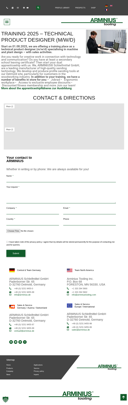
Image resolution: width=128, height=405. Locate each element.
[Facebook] (24, 7)
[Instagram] (25, 342)
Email (66, 208)
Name (9, 176)
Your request (12, 187)
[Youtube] (27, 7)
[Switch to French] (106, 10)
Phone (66, 219)
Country (10, 219)
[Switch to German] (106, 5)
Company (11, 208)
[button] (38, 8)
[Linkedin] (20, 342)
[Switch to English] (111, 5)
